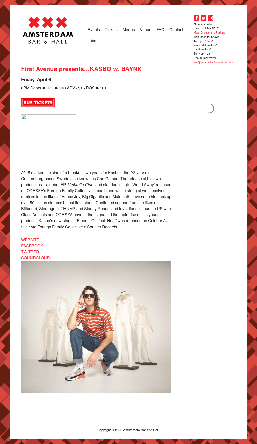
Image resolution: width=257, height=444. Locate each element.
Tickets (111, 29)
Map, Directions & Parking (209, 32)
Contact (176, 29)
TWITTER (30, 252)
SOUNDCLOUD (35, 258)
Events (94, 29)
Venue (145, 29)
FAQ (160, 29)
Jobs (92, 40)
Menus (129, 29)
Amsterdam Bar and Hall (48, 30)
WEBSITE (30, 240)
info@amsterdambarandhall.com (213, 62)
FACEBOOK (32, 246)
